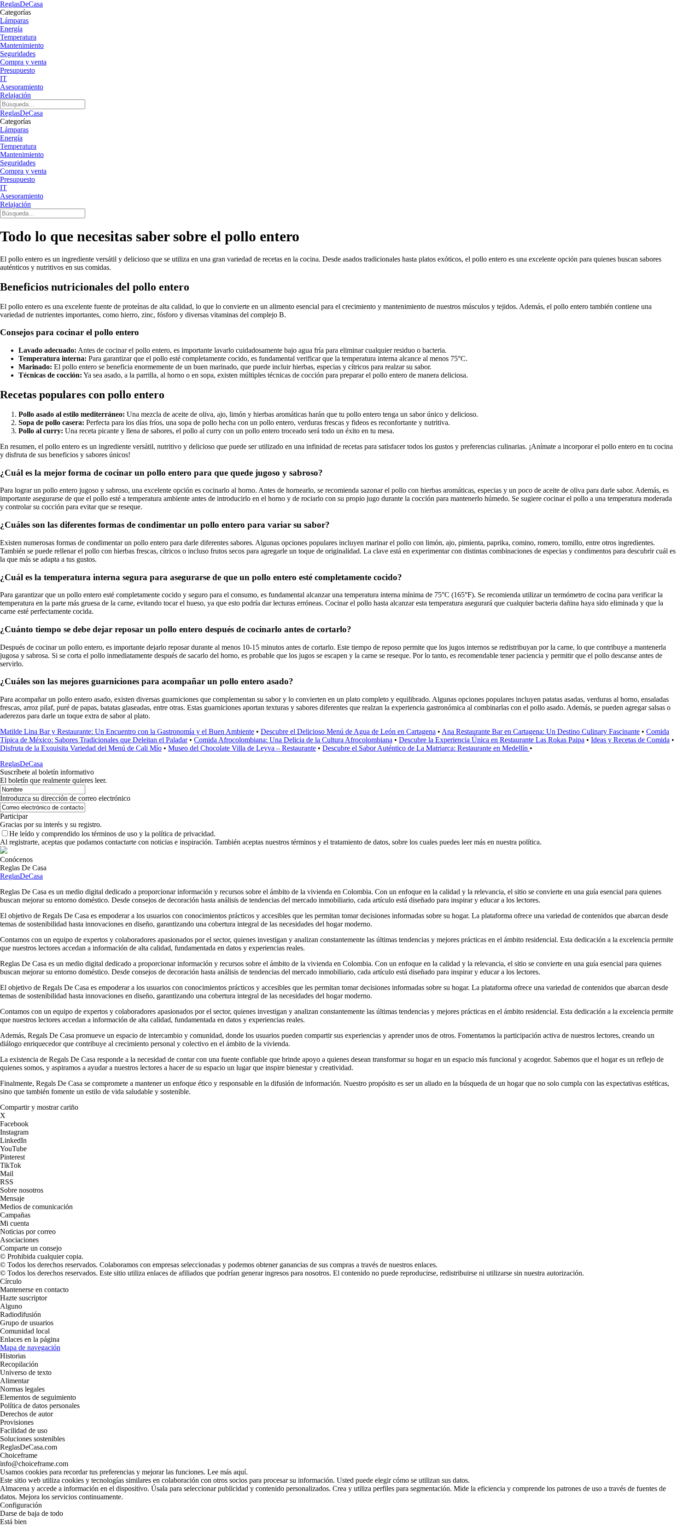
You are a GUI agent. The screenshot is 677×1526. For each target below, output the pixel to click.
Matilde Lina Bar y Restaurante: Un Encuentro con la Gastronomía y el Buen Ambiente (127, 731)
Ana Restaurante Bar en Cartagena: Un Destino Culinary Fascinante (541, 731)
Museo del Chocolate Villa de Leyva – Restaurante (242, 748)
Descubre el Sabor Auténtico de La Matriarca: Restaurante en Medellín (426, 748)
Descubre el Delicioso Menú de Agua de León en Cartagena (348, 731)
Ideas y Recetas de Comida (630, 740)
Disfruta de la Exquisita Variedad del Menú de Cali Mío (81, 748)
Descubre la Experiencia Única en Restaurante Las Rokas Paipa (491, 740)
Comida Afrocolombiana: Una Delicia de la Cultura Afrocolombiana (293, 740)
